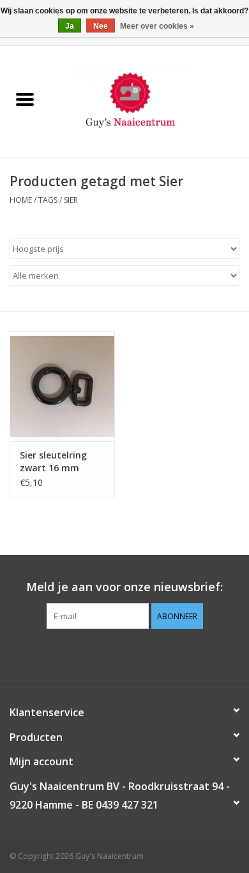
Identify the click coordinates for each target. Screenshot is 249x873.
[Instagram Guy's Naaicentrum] (147, 655)
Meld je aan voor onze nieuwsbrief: (124, 587)
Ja (69, 26)
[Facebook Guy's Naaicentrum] (101, 655)
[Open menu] (25, 99)
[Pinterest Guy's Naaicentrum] (124, 655)
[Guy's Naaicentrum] (149, 100)
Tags (47, 199)
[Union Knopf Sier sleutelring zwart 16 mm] (62, 386)
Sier (71, 199)
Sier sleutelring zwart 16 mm (53, 461)
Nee (100, 26)
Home (21, 199)
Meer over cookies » (157, 26)
